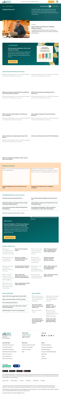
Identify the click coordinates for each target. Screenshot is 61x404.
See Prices (51, 1)
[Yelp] (53, 336)
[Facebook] (44, 336)
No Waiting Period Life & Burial (9, 351)
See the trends (13, 61)
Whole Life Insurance (7, 354)
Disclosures (36, 380)
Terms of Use (5, 380)
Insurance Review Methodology (48, 351)
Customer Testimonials (46, 347)
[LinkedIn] (42, 336)
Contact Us (44, 358)
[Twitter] (46, 336)
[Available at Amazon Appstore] (19, 371)
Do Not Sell (28, 380)
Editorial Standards (45, 349)
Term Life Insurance (7, 356)
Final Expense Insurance (8, 344)
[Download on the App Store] (5, 371)
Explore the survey (9, 237)
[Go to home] (6, 1)
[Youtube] (51, 336)
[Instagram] (49, 336)
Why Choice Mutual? (46, 344)
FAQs (23, 351)
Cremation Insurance (7, 347)
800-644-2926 (35, 1)
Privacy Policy (14, 380)
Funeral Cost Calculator (27, 347)
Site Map (43, 380)
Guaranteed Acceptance (8, 349)
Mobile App (44, 354)
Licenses (21, 380)
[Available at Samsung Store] (27, 371)
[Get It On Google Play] (12, 371)
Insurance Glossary (26, 349)
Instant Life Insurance (7, 358)
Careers (43, 356)
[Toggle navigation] (57, 1)
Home (3, 6)
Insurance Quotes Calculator (28, 344)
